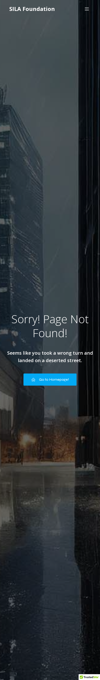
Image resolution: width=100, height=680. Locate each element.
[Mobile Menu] (87, 9)
